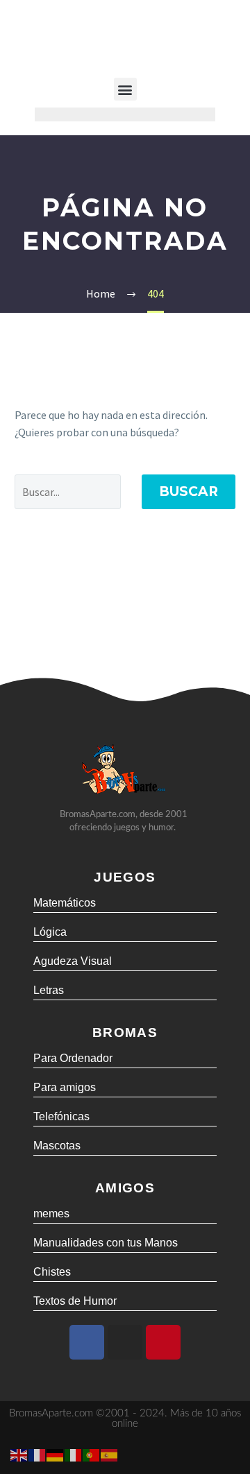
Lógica (50, 932)
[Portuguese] (92, 1454)
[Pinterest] (163, 1342)
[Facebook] (86, 1342)
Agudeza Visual (72, 961)
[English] (19, 1454)
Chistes (52, 1272)
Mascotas (57, 1145)
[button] (125, 89)
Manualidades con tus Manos (105, 1243)
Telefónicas (61, 1116)
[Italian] (74, 1454)
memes (51, 1213)
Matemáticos (64, 903)
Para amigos (64, 1087)
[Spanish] (110, 1454)
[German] (56, 1454)
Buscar (188, 491)
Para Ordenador (72, 1058)
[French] (37, 1454)
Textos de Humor (75, 1301)
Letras (48, 990)
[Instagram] (125, 1342)
